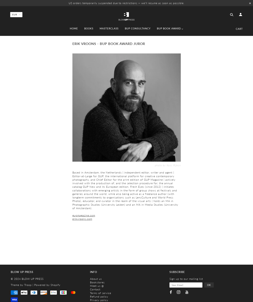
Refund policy (99, 296)
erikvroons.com (82, 218)
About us (96, 278)
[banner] (126, 16)
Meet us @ (97, 285)
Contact (95, 289)
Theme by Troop (21, 284)
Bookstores (97, 282)
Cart (239, 28)
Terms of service (100, 293)
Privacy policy (99, 300)
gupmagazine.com (83, 215)
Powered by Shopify (47, 284)
